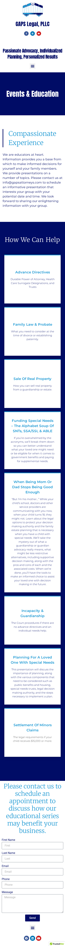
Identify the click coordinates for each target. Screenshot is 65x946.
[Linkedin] (32, 33)
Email (5, 866)
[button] (32, 66)
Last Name (8, 853)
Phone (6, 879)
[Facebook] (26, 938)
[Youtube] (39, 33)
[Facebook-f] (26, 33)
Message (7, 892)
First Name (8, 840)
